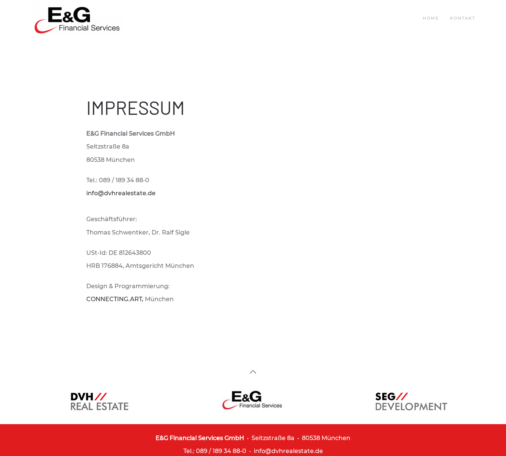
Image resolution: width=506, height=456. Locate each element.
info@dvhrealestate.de (121, 193)
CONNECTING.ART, (115, 299)
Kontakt (462, 18)
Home (431, 18)
